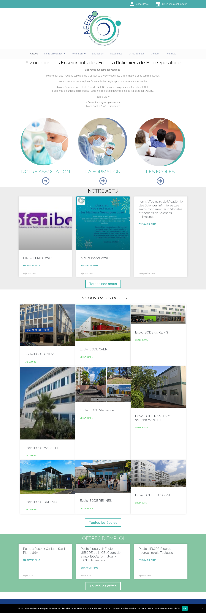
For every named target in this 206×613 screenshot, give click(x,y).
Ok (184, 608)
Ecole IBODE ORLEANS (41, 502)
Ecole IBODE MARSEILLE (43, 448)
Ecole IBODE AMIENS (40, 354)
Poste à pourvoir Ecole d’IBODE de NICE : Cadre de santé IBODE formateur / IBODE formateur (100, 554)
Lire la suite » (31, 362)
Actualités (171, 53)
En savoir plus (31, 265)
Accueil (34, 53)
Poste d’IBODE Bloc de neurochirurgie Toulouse (156, 550)
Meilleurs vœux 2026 (96, 258)
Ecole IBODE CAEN (94, 349)
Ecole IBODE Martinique (97, 410)
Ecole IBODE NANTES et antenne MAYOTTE (153, 418)
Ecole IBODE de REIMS (151, 332)
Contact (155, 53)
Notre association (53, 53)
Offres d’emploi (136, 53)
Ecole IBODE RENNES (96, 500)
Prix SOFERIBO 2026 (37, 258)
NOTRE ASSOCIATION (45, 171)
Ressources (116, 53)
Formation (77, 53)
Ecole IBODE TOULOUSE (153, 495)
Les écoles (97, 53)
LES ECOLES (160, 171)
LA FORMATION (103, 171)
